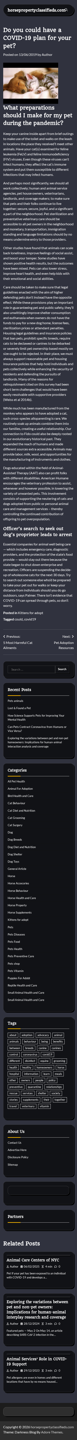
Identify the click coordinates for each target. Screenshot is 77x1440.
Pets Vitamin (16, 971)
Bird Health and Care (20, 796)
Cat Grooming (16, 818)
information (31, 1074)
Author (47, 54)
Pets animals (15, 701)
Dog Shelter (15, 854)
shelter (42, 1093)
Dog (10, 832)
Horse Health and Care (22, 898)
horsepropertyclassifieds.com (37, 10)
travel (13, 1106)
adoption (27, 1035)
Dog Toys (13, 861)
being (44, 1041)
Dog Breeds (15, 839)
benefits (58, 1041)
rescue (13, 1093)
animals (14, 1041)
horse (61, 1067)
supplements (30, 1099)
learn (46, 1074)
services (28, 1093)
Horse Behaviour (18, 890)
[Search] (66, 10)
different (14, 1061)
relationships (54, 1087)
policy (52, 1080)
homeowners (44, 1067)
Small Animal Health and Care (26, 992)
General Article (17, 868)
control (13, 1054)
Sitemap (13, 1164)
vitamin (44, 1106)
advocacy (43, 1035)
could (19, 619)
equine (44, 1061)
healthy (26, 1067)
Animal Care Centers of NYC (33, 1260)
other (12, 1080)
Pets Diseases (16, 934)
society (56, 1093)
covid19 (30, 619)
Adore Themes (51, 1432)
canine (43, 1048)
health (13, 1067)
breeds (29, 1048)
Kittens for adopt (30, 613)
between (14, 1048)
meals (58, 1074)
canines (56, 1048)
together (60, 1099)
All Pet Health (16, 781)
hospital (14, 1074)
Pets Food (14, 941)
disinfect (30, 1061)
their (46, 1099)
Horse (11, 876)
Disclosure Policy (18, 1157)
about (12, 1035)
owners (25, 1080)
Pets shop (14, 963)
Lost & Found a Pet (19, 708)
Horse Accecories (18, 883)
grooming (59, 1061)
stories (13, 1099)
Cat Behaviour (16, 803)
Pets (10, 927)
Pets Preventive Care (21, 956)
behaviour (30, 1041)
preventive (16, 1087)
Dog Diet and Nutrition (22, 847)
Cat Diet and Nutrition (21, 810)
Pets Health (15, 949)
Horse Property (17, 905)
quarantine (34, 1087)
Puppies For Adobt (19, 978)
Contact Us (14, 1142)
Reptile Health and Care (22, 985)
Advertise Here (17, 1150)
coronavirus (30, 1054)
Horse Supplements (20, 912)
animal (58, 1035)
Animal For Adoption (20, 788)
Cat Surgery (15, 825)
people (39, 1080)
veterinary (28, 1106)
